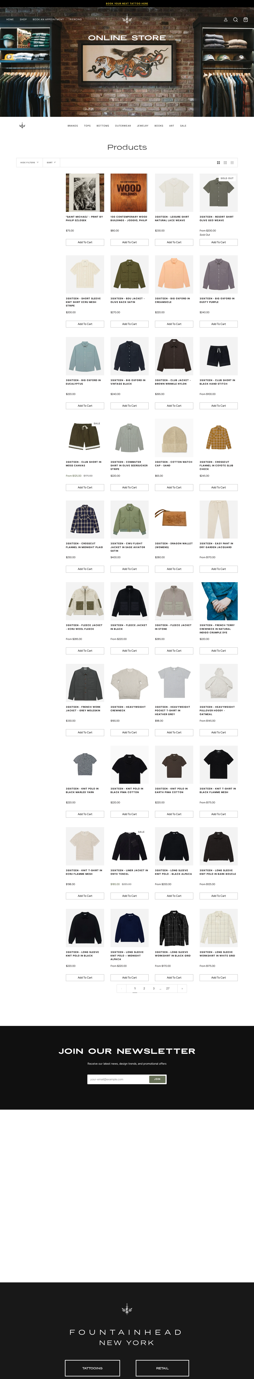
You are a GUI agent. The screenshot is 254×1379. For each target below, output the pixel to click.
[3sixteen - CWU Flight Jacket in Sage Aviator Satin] (130, 519)
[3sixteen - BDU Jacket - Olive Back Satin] (130, 274)
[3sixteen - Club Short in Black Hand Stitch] (219, 356)
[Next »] (182, 988)
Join (157, 1079)
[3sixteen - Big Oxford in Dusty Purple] (219, 274)
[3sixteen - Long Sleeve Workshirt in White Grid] (219, 928)
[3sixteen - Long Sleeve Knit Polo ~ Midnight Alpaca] (130, 928)
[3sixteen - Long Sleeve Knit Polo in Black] (85, 928)
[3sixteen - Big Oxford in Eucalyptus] (85, 356)
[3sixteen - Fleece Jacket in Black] (130, 601)
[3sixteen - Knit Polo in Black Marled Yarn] (85, 765)
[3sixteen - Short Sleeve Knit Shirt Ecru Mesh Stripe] (85, 274)
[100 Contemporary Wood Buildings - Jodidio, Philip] (130, 193)
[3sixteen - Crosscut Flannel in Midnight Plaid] (85, 519)
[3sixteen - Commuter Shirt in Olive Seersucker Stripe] (130, 438)
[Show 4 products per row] (233, 162)
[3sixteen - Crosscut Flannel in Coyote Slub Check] (219, 438)
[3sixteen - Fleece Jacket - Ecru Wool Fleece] (85, 601)
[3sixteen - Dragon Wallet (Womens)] (174, 519)
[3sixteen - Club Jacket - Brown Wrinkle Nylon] (174, 356)
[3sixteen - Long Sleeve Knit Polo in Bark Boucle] (219, 846)
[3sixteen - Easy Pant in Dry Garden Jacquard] (219, 519)
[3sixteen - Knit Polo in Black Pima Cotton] (130, 765)
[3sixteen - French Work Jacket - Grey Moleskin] (85, 683)
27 (167, 988)
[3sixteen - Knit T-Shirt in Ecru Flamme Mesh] (85, 846)
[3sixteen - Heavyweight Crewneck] (130, 683)
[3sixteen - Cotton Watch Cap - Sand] (174, 438)
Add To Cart (85, 242)
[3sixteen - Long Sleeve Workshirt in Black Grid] (174, 928)
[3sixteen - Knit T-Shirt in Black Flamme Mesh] (219, 765)
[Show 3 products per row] (225, 162)
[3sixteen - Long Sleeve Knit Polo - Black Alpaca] (174, 846)
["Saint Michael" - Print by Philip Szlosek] (85, 193)
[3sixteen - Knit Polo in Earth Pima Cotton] (174, 765)
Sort (50, 162)
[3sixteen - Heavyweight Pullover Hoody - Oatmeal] (219, 683)
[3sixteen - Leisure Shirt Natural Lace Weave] (174, 193)
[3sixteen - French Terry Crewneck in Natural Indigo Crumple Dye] (219, 601)
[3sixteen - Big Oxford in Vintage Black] (130, 356)
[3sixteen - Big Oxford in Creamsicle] (174, 274)
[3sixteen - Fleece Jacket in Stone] (174, 601)
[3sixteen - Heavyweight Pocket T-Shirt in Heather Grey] (174, 683)
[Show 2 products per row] (218, 162)
